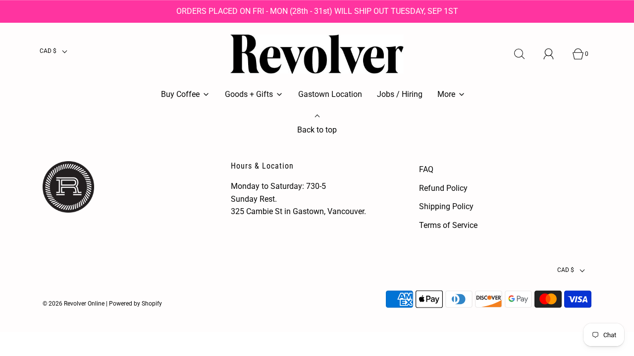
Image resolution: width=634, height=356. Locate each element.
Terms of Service (448, 225)
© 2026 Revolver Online (74, 303)
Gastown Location (330, 94)
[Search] (525, 54)
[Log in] (554, 54)
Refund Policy (443, 188)
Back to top (317, 129)
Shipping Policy (446, 206)
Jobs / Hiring (400, 94)
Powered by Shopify (135, 303)
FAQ (426, 169)
